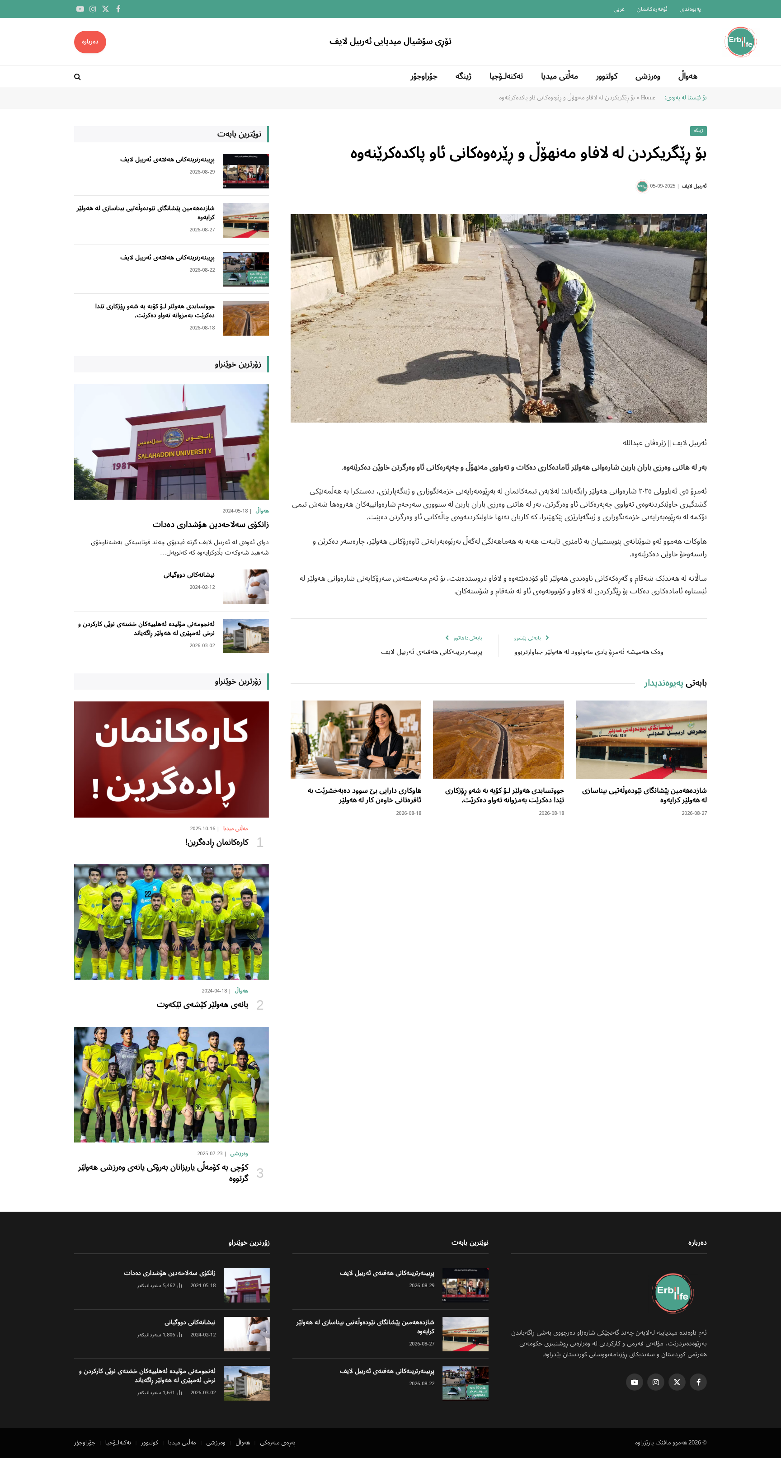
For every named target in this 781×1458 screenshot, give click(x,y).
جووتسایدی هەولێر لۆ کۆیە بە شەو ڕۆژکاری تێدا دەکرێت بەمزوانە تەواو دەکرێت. (504, 796)
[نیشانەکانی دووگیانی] (246, 586)
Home (648, 98)
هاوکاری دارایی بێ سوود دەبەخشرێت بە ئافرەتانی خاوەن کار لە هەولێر (364, 796)
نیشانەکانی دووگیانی (189, 574)
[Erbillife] (742, 42)
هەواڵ (688, 76)
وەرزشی (647, 76)
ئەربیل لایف (694, 186)
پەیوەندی (690, 9)
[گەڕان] (78, 76)
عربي (619, 9)
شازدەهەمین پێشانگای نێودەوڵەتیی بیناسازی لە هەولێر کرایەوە (644, 796)
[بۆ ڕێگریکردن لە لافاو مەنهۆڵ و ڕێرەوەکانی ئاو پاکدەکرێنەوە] (499, 318)
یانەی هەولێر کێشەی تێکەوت (202, 1004)
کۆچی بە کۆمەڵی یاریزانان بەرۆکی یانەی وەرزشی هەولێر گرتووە (162, 1173)
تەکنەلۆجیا (506, 76)
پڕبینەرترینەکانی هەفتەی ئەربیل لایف (431, 652)
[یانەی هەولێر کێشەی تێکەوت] (171, 922)
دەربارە (90, 42)
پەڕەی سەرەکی (278, 1443)
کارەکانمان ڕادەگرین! (216, 842)
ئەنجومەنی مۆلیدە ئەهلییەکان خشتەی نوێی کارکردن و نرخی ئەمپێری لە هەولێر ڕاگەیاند (146, 629)
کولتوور (606, 76)
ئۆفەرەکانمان (652, 9)
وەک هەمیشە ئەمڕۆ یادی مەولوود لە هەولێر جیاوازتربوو (588, 652)
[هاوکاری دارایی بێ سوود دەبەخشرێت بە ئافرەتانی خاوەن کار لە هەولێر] (356, 739)
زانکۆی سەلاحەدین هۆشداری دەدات (211, 524)
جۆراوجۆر (424, 76)
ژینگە (463, 76)
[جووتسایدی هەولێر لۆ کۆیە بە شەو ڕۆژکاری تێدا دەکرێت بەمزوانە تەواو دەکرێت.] (498, 739)
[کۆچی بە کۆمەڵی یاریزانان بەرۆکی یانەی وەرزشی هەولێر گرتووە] (171, 1085)
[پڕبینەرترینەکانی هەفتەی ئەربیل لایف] (246, 171)
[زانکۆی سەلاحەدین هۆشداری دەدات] (171, 442)
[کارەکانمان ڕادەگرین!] (171, 759)
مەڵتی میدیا (559, 76)
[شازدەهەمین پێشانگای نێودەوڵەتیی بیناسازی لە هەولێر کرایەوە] (641, 739)
